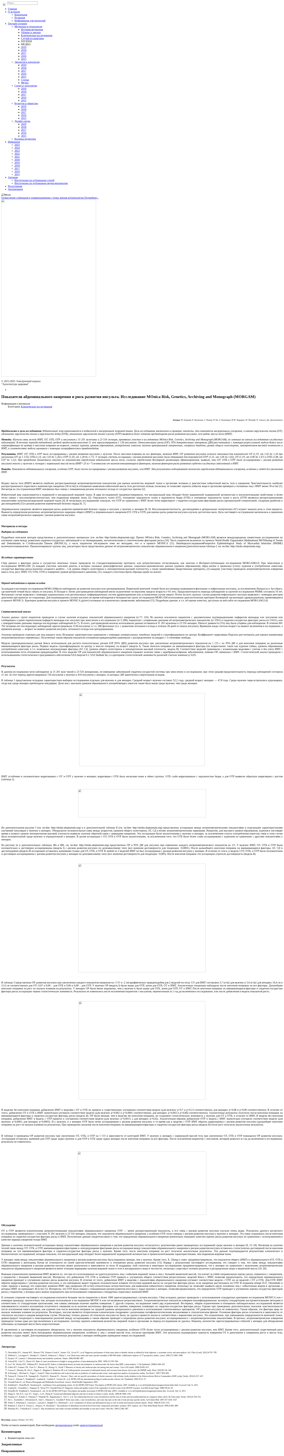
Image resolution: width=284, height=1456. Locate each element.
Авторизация (15, 189)
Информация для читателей (30, 20)
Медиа (24, 82)
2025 (17, 144)
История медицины (32, 29)
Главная (12, 8)
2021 (17, 156)
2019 (23, 47)
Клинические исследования (36, 35)
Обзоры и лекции (31, 32)
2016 (23, 56)
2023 (17, 150)
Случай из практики (32, 38)
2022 (17, 153)
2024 (17, 147)
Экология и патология (26, 62)
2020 (17, 159)
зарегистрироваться (91, 1425)
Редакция (19, 17)
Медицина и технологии (28, 26)
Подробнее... (91, 197)
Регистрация (15, 186)
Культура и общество (26, 103)
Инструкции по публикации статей (34, 180)
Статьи (25, 79)
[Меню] (6, 194)
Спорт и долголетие (25, 85)
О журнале (14, 11)
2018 (23, 50)
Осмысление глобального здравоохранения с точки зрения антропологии (42, 197)
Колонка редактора (25, 138)
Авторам (13, 177)
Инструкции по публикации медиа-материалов (41, 183)
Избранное (14, 141)
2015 (23, 59)
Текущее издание (17, 23)
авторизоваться (63, 1425)
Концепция (20, 14)
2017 (23, 53)
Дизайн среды (22, 121)
